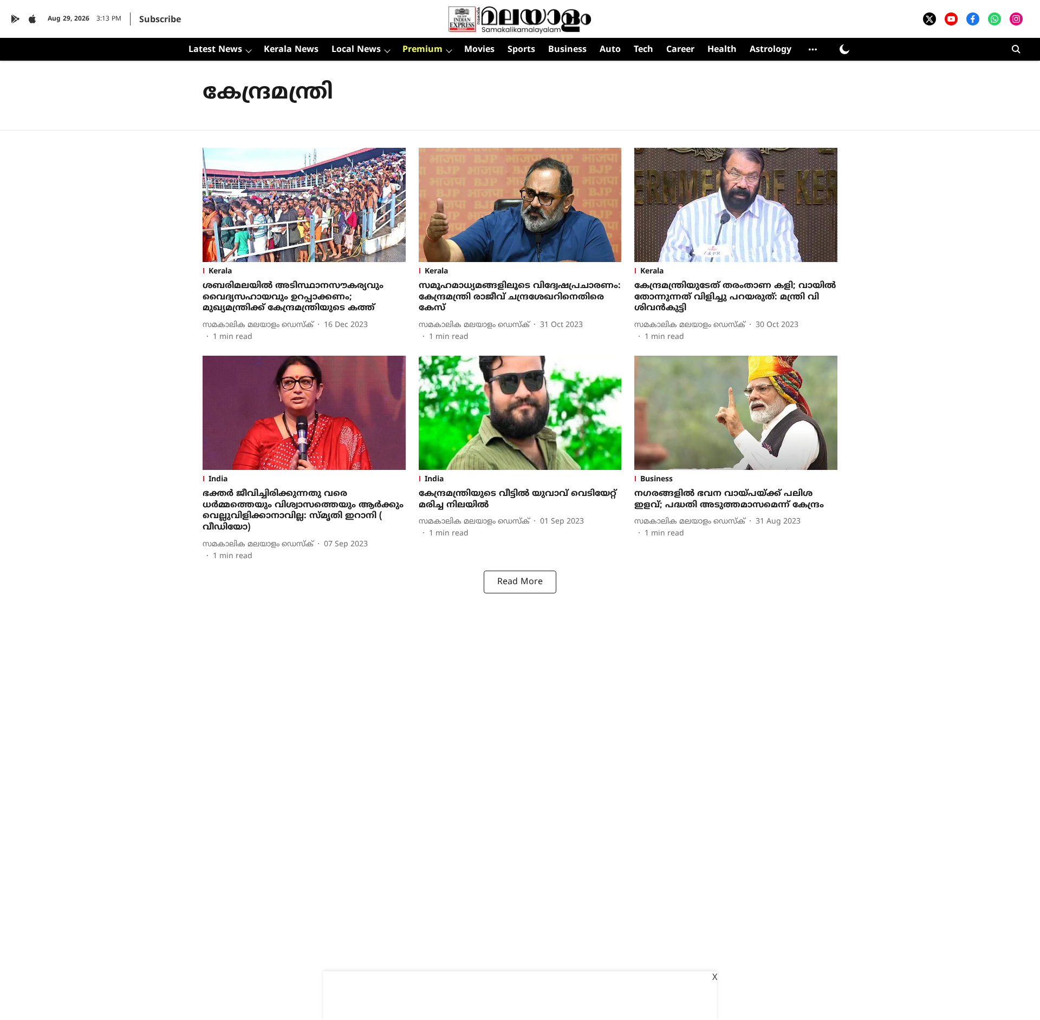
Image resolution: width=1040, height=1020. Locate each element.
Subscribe (160, 20)
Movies (479, 49)
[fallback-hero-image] (304, 205)
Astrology (770, 49)
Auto (610, 49)
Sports (521, 49)
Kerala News (291, 49)
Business (567, 49)
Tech (643, 49)
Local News (356, 49)
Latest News (215, 49)
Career (680, 49)
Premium (422, 49)
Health (722, 49)
